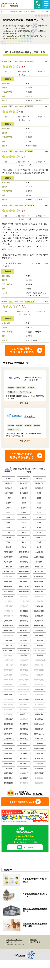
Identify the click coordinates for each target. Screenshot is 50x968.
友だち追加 (28, 847)
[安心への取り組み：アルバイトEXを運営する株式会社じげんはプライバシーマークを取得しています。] (32, 955)
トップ (3, 11)
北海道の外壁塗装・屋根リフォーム (22, 11)
